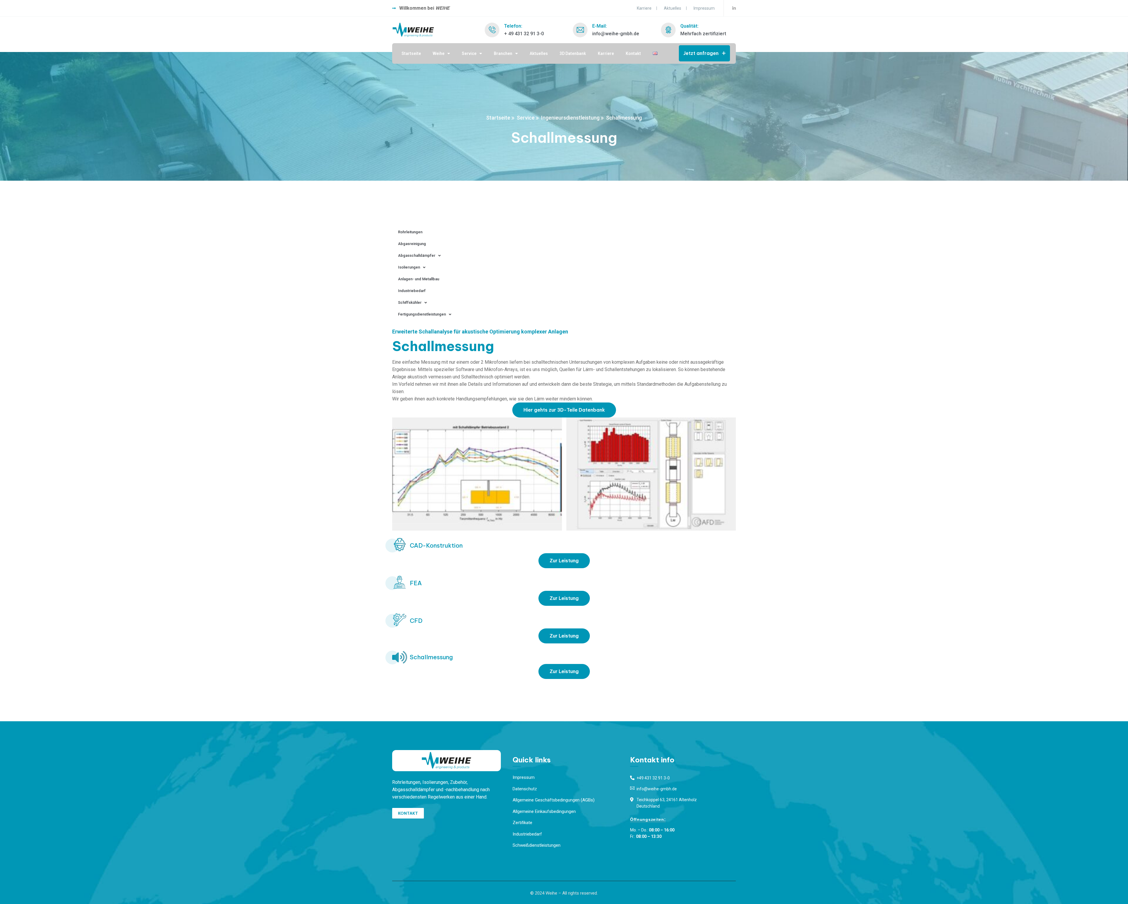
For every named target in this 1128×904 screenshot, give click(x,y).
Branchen (503, 53)
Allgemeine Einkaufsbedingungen (544, 811)
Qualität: (689, 26)
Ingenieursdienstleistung (570, 118)
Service (469, 53)
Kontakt (633, 53)
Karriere (644, 8)
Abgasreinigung (412, 243)
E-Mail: (599, 26)
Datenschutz (525, 788)
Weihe (438, 53)
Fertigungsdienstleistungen (422, 314)
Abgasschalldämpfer (416, 255)
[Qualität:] (668, 30)
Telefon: (513, 26)
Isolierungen (409, 267)
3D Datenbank (573, 53)
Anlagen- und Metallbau (418, 279)
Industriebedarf (412, 291)
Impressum (704, 8)
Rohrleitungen (410, 232)
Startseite (411, 53)
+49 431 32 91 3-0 (653, 778)
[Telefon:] (492, 30)
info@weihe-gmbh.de (657, 788)
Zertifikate (522, 822)
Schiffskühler (410, 302)
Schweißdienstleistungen (536, 845)
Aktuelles (672, 8)
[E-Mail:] (580, 30)
